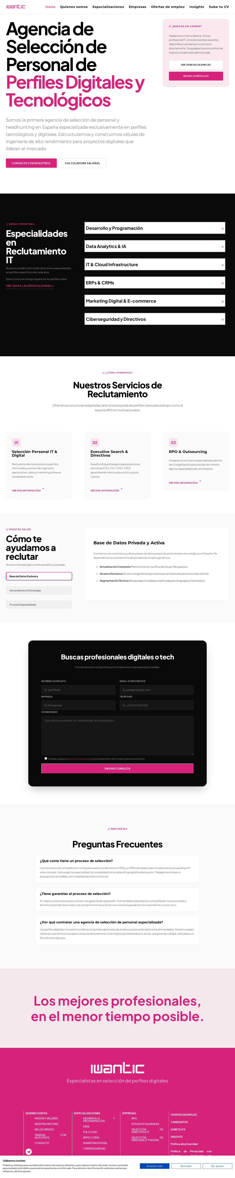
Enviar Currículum (196, 76)
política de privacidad (79, 758)
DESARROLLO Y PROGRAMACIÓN (99, 1119)
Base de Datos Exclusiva (24, 576)
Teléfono (126, 696)
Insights (196, 7)
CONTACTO (42, 1143)
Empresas (137, 7)
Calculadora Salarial (82, 163)
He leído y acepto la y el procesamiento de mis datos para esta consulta (96, 758)
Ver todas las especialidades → (30, 285)
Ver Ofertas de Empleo (196, 64)
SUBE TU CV (178, 1129)
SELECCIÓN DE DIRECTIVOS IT (147, 1131)
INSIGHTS (177, 1136)
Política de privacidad (184, 1143)
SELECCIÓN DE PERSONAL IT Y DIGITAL (147, 1139)
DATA (86, 1126)
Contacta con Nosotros (31, 163)
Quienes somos (74, 7)
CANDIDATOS (179, 1122)
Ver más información (28, 489)
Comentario (49, 712)
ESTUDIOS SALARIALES (145, 1123)
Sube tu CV (219, 7)
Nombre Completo (53, 681)
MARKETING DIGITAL (95, 1143)
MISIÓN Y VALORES (46, 1118)
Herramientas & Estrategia (25, 590)
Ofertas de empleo (168, 7)
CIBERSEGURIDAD (94, 1148)
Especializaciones (108, 7)
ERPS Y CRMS (91, 1137)
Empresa (47, 696)
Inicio (50, 7)
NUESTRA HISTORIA (46, 1123)
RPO (134, 1118)
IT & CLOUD (90, 1132)
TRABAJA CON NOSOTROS (50, 1136)
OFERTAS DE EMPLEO (184, 1114)
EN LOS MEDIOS (44, 1129)
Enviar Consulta (117, 768)
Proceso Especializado (23, 604)
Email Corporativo (133, 681)
